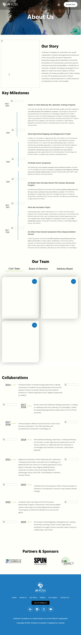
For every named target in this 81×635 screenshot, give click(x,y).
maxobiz (61, 623)
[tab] (14, 268)
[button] (59, 5)
